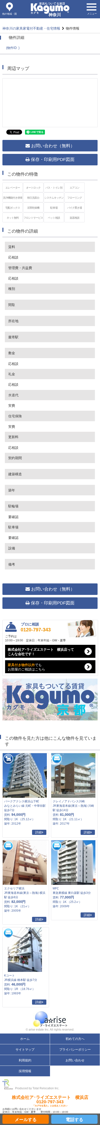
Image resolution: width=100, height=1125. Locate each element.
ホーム (25, 1039)
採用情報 (25, 1071)
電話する (74, 1119)
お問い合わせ (75, 1060)
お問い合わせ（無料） (52, 145)
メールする (26, 1119)
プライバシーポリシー (75, 1049)
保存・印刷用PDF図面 (52, 159)
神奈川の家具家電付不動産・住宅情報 (31, 28)
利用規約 (25, 1060)
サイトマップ (25, 1049)
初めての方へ (75, 1039)
